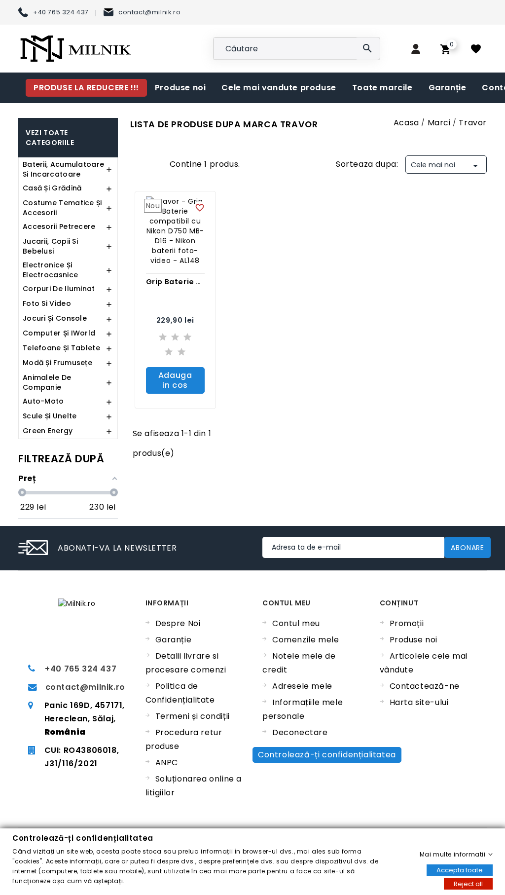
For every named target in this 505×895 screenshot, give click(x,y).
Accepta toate (459, 869)
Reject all (468, 883)
